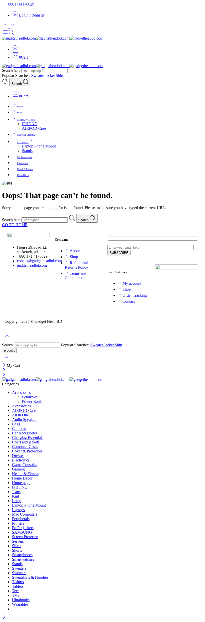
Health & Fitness (25, 169)
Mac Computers (24, 514)
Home (20, 106)
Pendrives (30, 397)
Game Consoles (24, 464)
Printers (18, 523)
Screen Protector (25, 537)
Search (17, 84)
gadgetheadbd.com (32, 265)
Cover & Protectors (26, 120)
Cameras (19, 428)
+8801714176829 (19, 4)
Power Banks (32, 401)
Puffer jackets (23, 528)
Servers (18, 541)
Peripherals (21, 519)
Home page (21, 483)
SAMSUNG (22, 532)
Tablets (17, 586)
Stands (27, 150)
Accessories (22, 142)
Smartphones (22, 555)
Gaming (18, 469)
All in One (20, 415)
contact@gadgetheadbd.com (39, 261)
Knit (15, 496)
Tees (15, 591)
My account (131, 283)
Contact (128, 301)
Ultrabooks (21, 600)
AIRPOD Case (34, 128)
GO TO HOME (15, 225)
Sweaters (19, 568)
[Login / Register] (15, 49)
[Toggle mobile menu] (5, 34)
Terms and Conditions (75, 275)
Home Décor (23, 175)
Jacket (50, 75)
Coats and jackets (26, 442)
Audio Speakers (24, 419)
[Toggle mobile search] (11, 34)
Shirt (59, 75)
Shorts (17, 550)
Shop (19, 112)
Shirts (16, 546)
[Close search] (6, 361)
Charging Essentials (26, 135)
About (75, 251)
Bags (16, 424)
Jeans (16, 492)
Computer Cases (25, 446)
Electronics (22, 163)
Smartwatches (23, 559)
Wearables (20, 604)
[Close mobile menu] (4, 375)
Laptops (18, 510)
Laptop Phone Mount (39, 146)
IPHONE (29, 124)
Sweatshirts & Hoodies (30, 577)
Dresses (18, 455)
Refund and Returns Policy (76, 265)
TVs (15, 595)
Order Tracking (134, 295)
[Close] (4, 365)
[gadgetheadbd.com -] (52, 38)
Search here (12, 70)
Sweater (38, 75)
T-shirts (18, 582)
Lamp (16, 501)
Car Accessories (24, 157)
